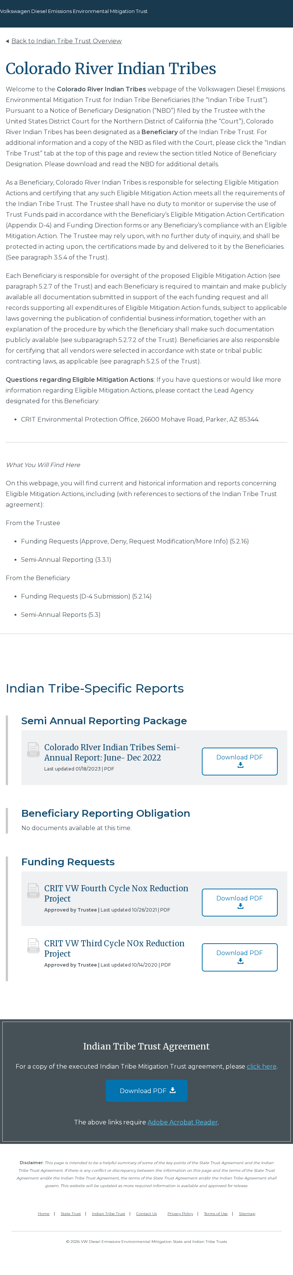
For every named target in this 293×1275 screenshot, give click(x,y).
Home (44, 1213)
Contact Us (146, 1213)
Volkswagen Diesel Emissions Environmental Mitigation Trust (74, 11)
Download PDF (239, 757)
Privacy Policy (180, 1213)
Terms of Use (216, 1213)
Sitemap (247, 1213)
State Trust (71, 1213)
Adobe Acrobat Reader (183, 1122)
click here (262, 1066)
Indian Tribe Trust (108, 1213)
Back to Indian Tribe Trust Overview (66, 41)
